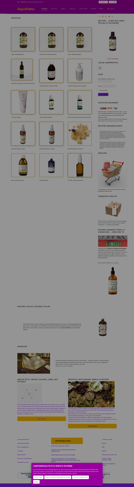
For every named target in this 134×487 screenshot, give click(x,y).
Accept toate (38, 477)
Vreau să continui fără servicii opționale (57, 477)
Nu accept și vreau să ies (80, 477)
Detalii (36, 482)
